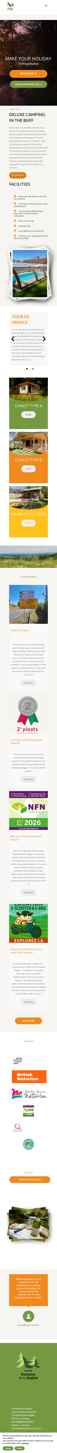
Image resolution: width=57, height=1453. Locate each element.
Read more (28, 675)
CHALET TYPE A (28, 398)
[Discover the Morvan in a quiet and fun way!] (28, 915)
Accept (8, 1448)
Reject (19, 1448)
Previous (14, 335)
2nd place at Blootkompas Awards (27, 322)
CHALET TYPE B (28, 452)
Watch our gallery (30, 1172)
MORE (28, 407)
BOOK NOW (17, 175)
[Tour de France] (28, 596)
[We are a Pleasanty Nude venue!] (28, 802)
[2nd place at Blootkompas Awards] (28, 706)
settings (25, 1443)
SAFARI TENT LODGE (28, 506)
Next (43, 335)
